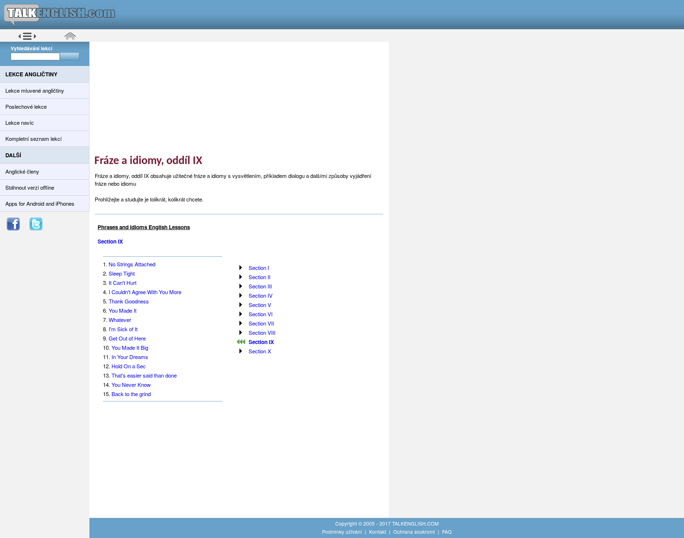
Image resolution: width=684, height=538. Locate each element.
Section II (259, 277)
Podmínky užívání (342, 531)
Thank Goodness (129, 301)
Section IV (261, 295)
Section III (260, 286)
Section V (260, 304)
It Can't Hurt (122, 282)
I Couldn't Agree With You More (145, 292)
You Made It (122, 310)
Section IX (110, 241)
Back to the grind (131, 394)
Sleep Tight (122, 273)
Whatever (120, 319)
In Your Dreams (130, 356)
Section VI (261, 314)
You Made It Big (130, 347)
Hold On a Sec (129, 366)
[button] (27, 38)
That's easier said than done (144, 375)
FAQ (447, 531)
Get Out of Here (127, 338)
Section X (260, 351)
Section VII (261, 323)
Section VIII (262, 332)
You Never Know (131, 384)
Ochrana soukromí (414, 531)
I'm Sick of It (123, 329)
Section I (259, 267)
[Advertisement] (241, 98)
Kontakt (377, 531)
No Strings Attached (132, 264)
